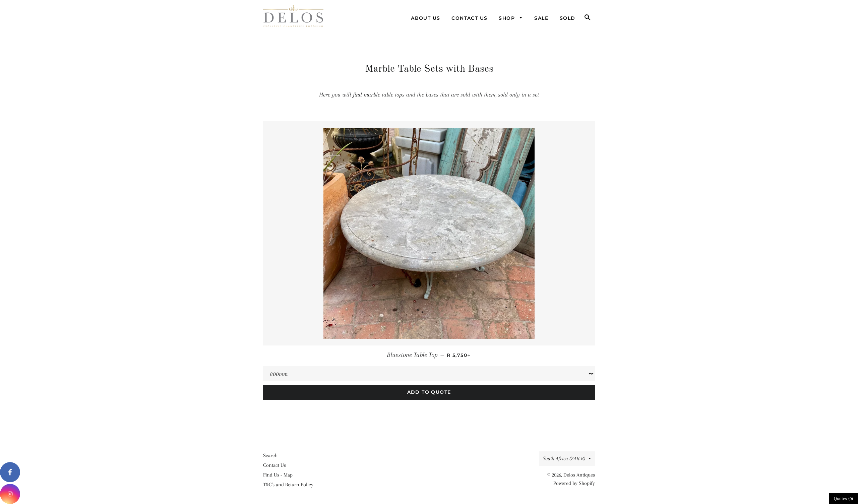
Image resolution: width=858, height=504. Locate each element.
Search (270, 455)
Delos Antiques (579, 475)
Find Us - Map (278, 475)
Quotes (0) (843, 498)
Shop (507, 18)
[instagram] (10, 494)
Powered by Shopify (574, 483)
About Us (425, 18)
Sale (541, 18)
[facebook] (10, 472)
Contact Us (469, 18)
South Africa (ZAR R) (564, 458)
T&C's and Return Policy (288, 485)
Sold (567, 18)
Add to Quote (429, 392)
